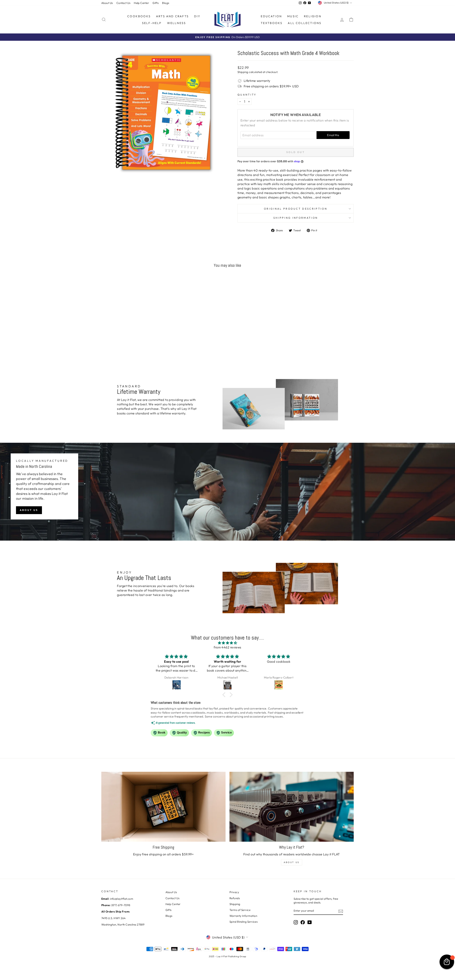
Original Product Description (295, 208)
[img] (227, 643)
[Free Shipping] (163, 807)
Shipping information (295, 217)
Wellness (176, 23)
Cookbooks (139, 16)
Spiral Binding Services (243, 921)
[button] (224, 694)
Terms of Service (239, 910)
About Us (107, 3)
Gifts (155, 3)
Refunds (234, 898)
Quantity (246, 94)
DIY (197, 16)
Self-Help (152, 23)
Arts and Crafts (172, 16)
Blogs (165, 3)
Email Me (333, 135)
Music (293, 16)
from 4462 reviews (227, 647)
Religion (312, 16)
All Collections (304, 23)
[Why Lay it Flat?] (291, 807)
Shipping (242, 72)
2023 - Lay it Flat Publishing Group (227, 956)
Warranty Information (243, 916)
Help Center (141, 3)
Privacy (234, 892)
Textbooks (272, 23)
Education (271, 16)
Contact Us (123, 3)
